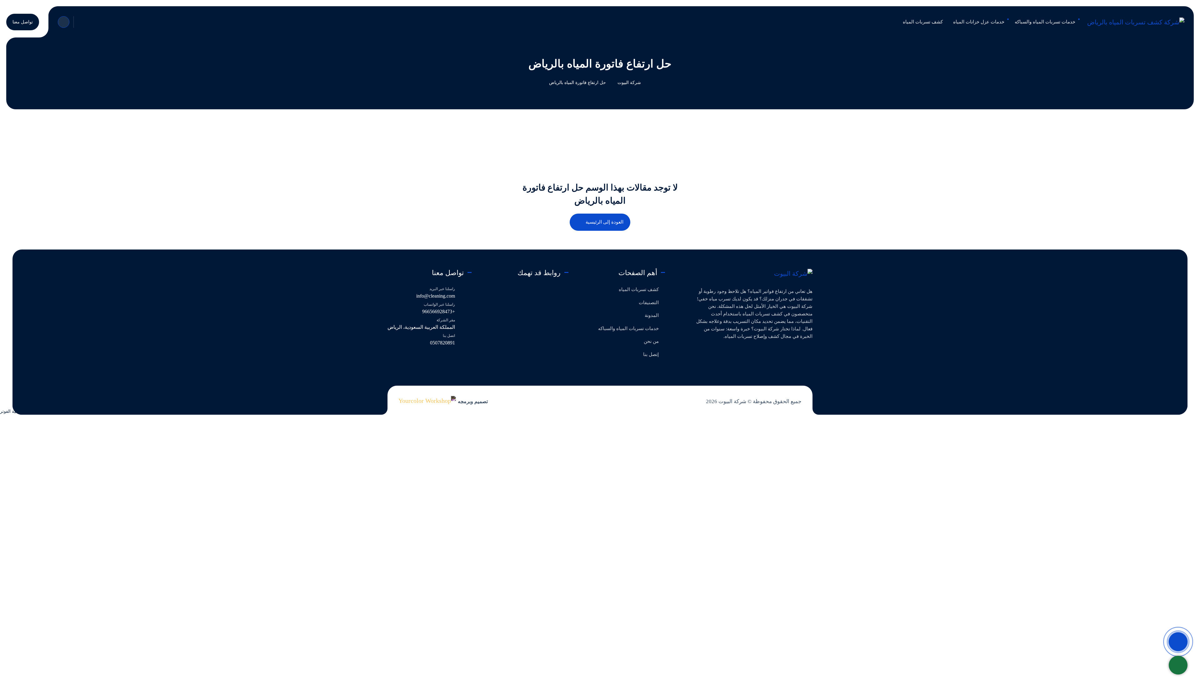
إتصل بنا (651, 354)
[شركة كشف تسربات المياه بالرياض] (1135, 21)
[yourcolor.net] (427, 400)
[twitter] (798, 352)
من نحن (651, 341)
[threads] (758, 352)
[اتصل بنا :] (1178, 641)
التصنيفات (649, 302)
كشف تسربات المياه (639, 289)
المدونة (652, 315)
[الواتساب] (1178, 665)
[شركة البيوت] (793, 273)
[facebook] (809, 352)
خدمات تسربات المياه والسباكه (628, 328)
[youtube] (778, 352)
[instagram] (768, 352)
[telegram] (788, 352)
